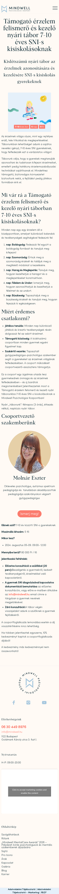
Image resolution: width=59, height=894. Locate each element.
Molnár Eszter (29, 478)
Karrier (5, 874)
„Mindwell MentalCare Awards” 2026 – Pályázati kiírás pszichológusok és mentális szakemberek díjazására (26, 845)
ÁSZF (44, 892)
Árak (4, 858)
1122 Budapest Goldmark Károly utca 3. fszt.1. (19, 738)
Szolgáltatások (10, 834)
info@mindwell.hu (19, 594)
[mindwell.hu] (23, 9)
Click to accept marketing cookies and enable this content (29, 791)
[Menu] (54, 8)
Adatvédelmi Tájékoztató (21, 889)
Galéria (5, 866)
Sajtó (4, 851)
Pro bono (7, 855)
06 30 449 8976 (13, 727)
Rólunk (5, 838)
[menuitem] (54, 8)
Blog (4, 870)
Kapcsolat (7, 862)
